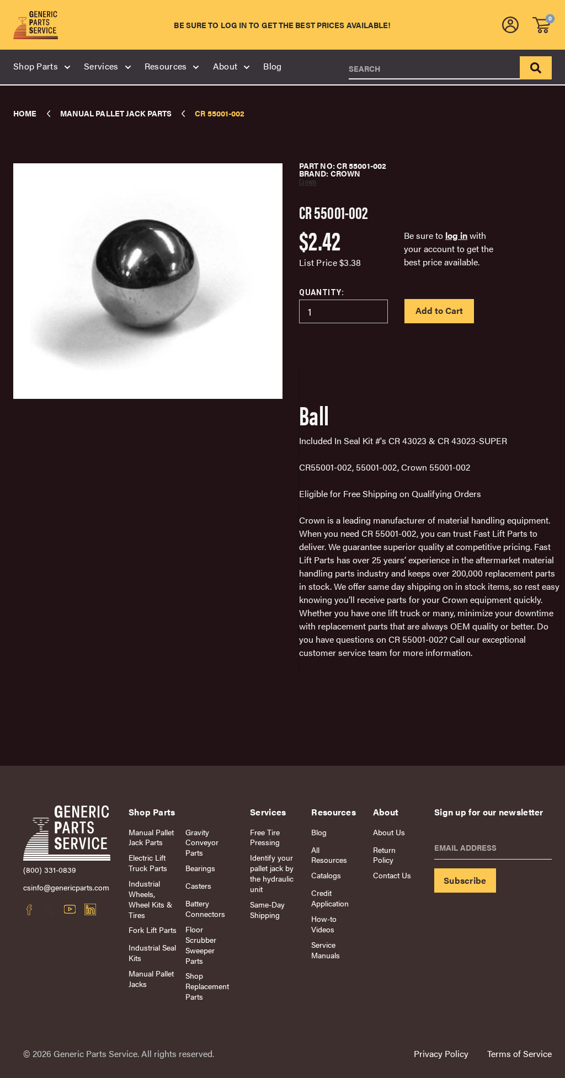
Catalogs (326, 875)
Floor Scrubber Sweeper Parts (200, 945)
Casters (198, 885)
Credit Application (330, 898)
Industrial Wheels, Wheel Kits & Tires (150, 899)
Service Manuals (325, 950)
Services (101, 66)
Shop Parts (35, 66)
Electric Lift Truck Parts (148, 862)
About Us (389, 832)
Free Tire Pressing (265, 837)
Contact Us (392, 875)
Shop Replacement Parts (207, 986)
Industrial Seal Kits (152, 952)
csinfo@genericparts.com (66, 887)
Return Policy (384, 855)
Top (531, 957)
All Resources (329, 855)
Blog (272, 66)
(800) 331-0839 (49, 869)
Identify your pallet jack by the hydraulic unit (272, 873)
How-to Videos (324, 924)
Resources (166, 66)
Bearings (200, 868)
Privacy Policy (441, 1053)
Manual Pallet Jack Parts (151, 837)
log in (456, 235)
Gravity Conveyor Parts (201, 842)
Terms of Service (519, 1053)
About (225, 66)
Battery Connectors (205, 908)
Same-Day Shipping (267, 909)
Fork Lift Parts (153, 930)
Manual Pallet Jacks (151, 978)
